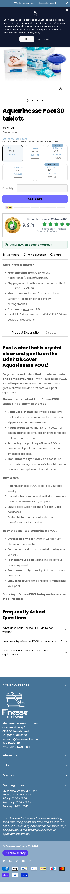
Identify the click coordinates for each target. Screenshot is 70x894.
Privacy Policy (33, 32)
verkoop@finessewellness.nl (20, 739)
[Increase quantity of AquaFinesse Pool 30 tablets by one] (63, 188)
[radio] (12, 153)
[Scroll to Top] (64, 876)
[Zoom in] (60, 89)
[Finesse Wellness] (3, 861)
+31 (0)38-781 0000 (14, 735)
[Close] (67, 10)
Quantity (8, 188)
